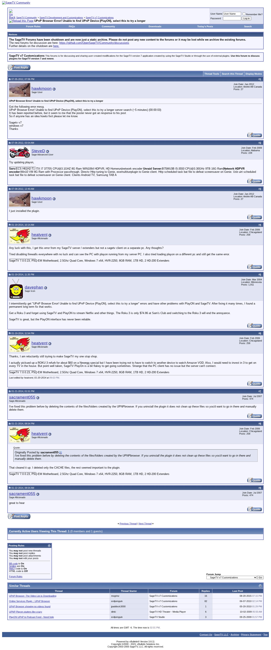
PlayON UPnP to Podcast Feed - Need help (31, 617)
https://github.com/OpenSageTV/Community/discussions (94, 42)
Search (248, 26)
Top (265, 634)
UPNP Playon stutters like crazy (25, 611)
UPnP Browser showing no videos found (29, 606)
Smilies (12, 566)
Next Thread (145, 523)
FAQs (72, 26)
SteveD (38, 151)
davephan (34, 287)
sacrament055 (22, 397)
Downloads (155, 26)
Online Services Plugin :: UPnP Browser (29, 601)
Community (108, 26)
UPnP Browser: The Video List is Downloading (32, 596)
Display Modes (254, 74)
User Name (216, 13)
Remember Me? (254, 14)
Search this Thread (232, 74)
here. (56, 46)
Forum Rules (33, 26)
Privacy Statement (251, 634)
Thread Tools (212, 74)
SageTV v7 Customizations (100, 17)
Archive (235, 634)
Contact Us (206, 634)
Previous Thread (128, 523)
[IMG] (12, 568)
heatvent (39, 234)
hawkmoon (42, 88)
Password (215, 18)
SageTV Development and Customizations (61, 17)
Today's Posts (205, 26)
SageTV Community (26, 17)
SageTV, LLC (221, 634)
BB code (13, 563)
